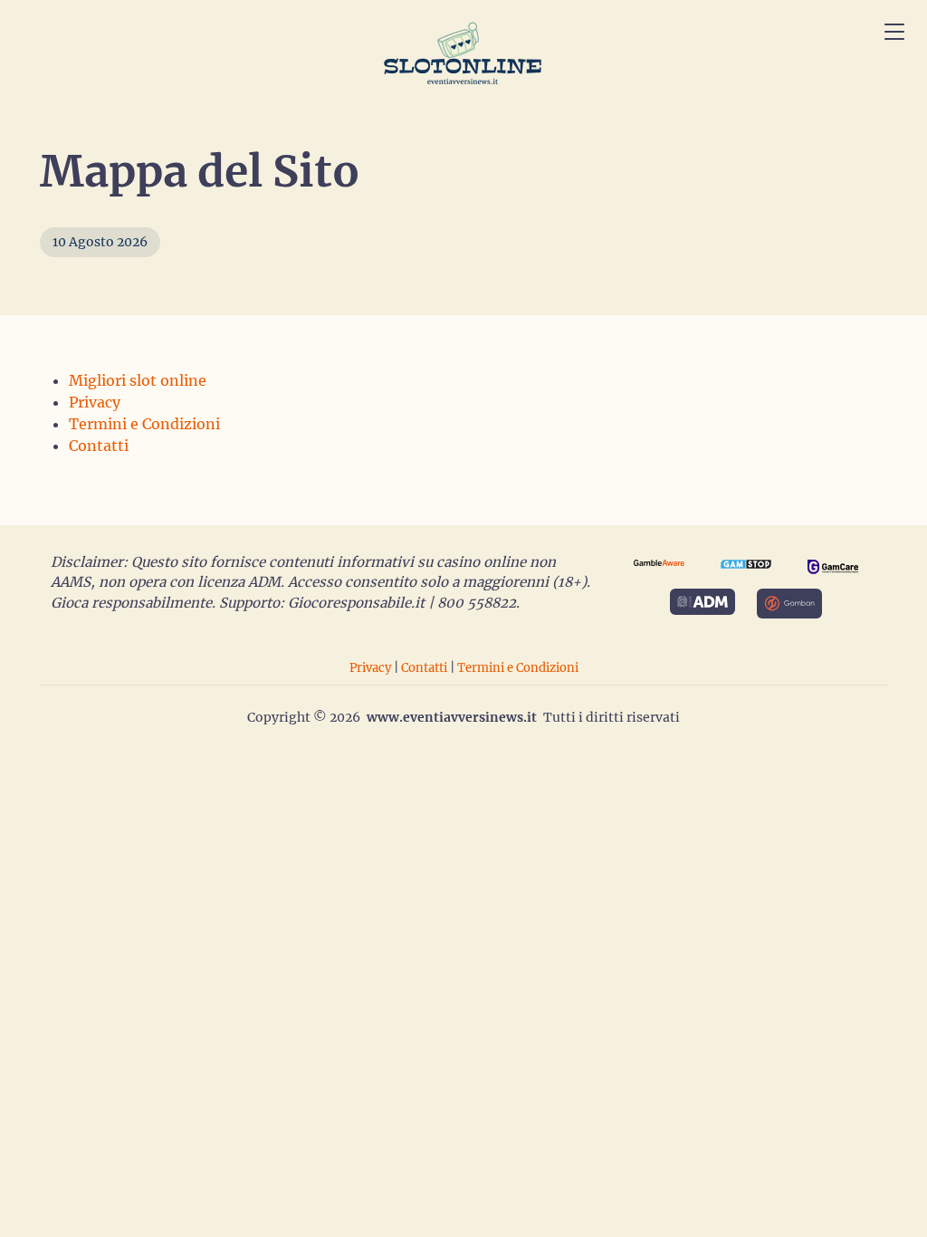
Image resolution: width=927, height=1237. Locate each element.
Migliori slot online (137, 380)
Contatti (99, 445)
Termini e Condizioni (144, 424)
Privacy (94, 402)
